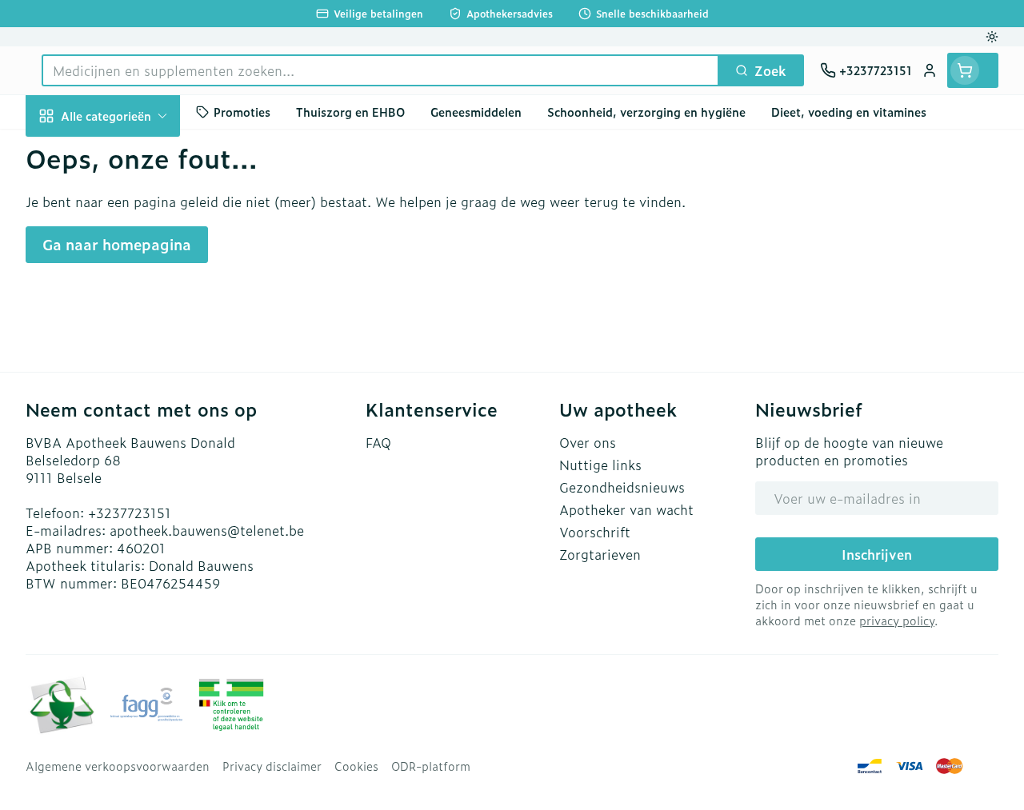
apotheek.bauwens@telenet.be (207, 530)
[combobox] (380, 70)
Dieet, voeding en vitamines (128, 224)
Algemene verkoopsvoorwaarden (118, 766)
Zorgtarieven (600, 554)
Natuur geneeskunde (128, 358)
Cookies (356, 766)
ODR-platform (430, 766)
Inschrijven (877, 554)
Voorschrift (594, 532)
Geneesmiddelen (128, 472)
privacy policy (896, 620)
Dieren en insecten (128, 434)
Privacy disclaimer (272, 766)
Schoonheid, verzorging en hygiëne (128, 165)
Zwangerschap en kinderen (128, 275)
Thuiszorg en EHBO (128, 396)
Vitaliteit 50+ (128, 319)
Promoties (242, 111)
